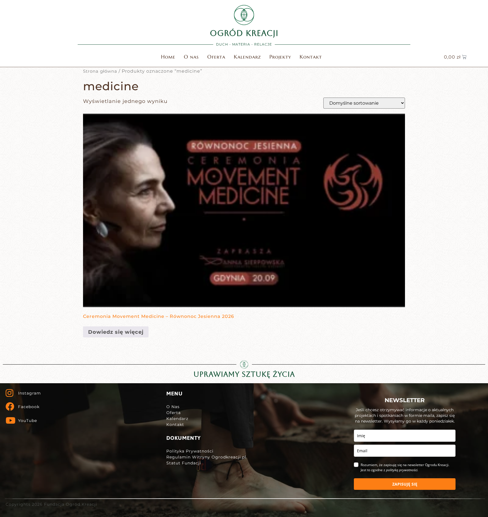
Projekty (280, 57)
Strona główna (100, 71)
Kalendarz (247, 57)
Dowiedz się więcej (116, 332)
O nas (191, 57)
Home (168, 57)
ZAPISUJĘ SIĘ (404, 484)
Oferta (216, 57)
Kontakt (311, 57)
